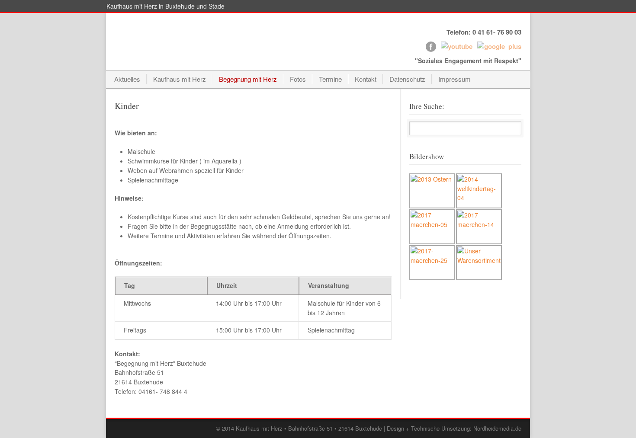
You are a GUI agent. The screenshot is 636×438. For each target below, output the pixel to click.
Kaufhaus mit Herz (179, 78)
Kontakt (365, 78)
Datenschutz (407, 78)
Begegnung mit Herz (248, 78)
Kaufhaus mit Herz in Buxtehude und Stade (165, 6)
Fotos (298, 78)
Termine (330, 78)
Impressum (454, 78)
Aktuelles (127, 78)
